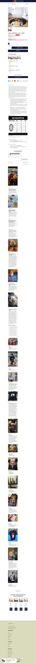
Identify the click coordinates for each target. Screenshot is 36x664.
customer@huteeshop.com (11, 628)
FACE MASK (9, 636)
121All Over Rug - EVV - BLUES (11, 604)
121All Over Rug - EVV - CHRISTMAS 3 (26, 604)
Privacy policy (10, 650)
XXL (16, 43)
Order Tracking (10, 633)
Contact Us (9, 639)
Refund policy (10, 654)
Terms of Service (10, 652)
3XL (18, 43)
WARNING (9, 656)
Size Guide (9, 635)
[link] (3, 661)
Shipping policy (10, 653)
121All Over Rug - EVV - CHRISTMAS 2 (21, 604)
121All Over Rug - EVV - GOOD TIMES (16, 604)
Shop (8, 632)
